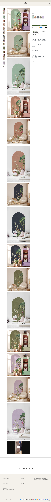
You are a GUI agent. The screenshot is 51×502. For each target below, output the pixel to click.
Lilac (43, 17)
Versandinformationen (5, 482)
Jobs (3, 490)
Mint (33, 17)
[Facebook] (34, 61)
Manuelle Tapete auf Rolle (24, 482)
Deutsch (4, 497)
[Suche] (47, 3)
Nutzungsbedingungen (5, 484)
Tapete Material (22, 483)
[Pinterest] (37, 481)
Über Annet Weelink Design (6, 478)
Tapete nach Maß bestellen (24, 479)
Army (41, 17)
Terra (35, 17)
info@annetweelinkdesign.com (38, 33)
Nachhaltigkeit (22, 478)
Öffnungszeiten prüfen (35, 32)
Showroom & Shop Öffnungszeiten (7, 479)
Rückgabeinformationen (5, 483)
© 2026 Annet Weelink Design (7, 499)
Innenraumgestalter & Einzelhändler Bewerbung (8, 489)
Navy (38, 17)
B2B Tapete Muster (5, 488)
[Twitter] (35, 61)
